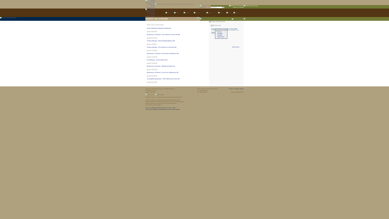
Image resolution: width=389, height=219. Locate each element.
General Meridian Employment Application (159, 28)
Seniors (219, 32)
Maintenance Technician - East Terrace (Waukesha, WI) (162, 72)
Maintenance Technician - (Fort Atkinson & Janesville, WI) (163, 34)
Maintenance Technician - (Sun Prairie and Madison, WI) (163, 53)
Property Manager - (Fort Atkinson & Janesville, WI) (161, 47)
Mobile (236, 88)
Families (219, 35)
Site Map (241, 7)
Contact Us (235, 7)
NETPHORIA (240, 92)
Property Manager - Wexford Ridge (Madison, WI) (161, 41)
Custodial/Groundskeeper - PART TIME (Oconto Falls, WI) (163, 79)
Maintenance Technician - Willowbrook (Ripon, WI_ (161, 66)
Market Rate (220, 37)
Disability (220, 33)
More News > (236, 47)
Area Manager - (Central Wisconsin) (157, 60)
